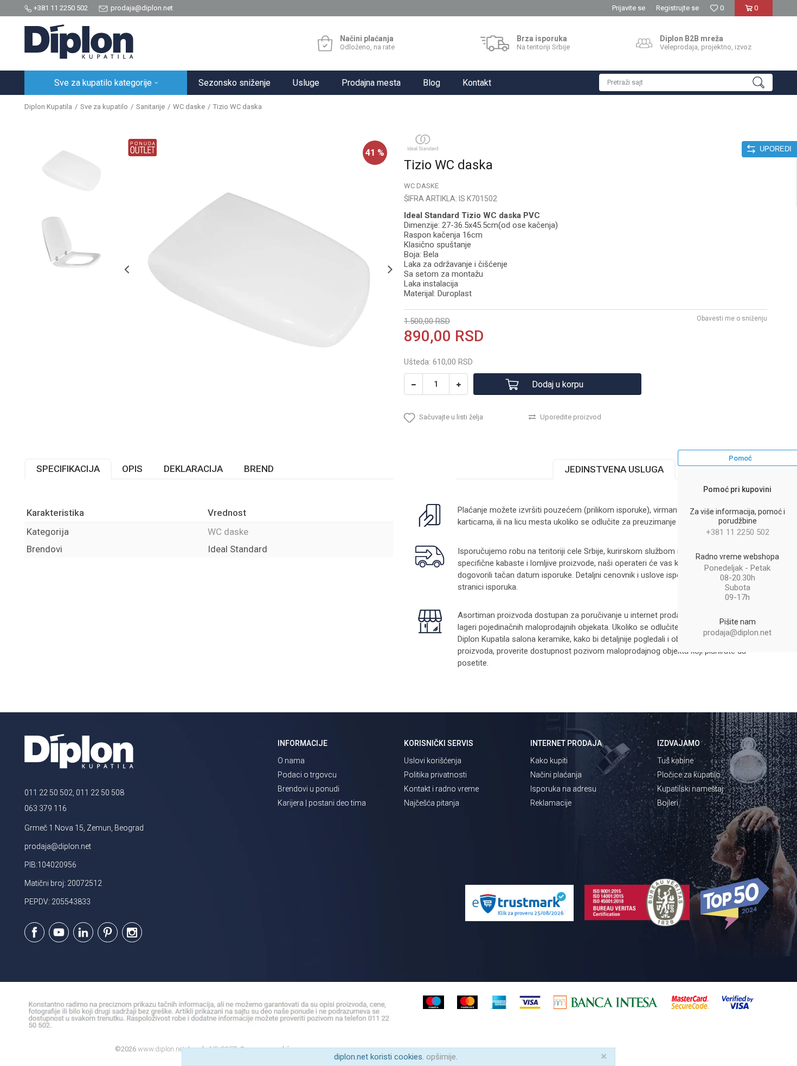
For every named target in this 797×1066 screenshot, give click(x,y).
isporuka (501, 587)
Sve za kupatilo (104, 107)
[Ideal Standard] (423, 142)
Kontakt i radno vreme (441, 788)
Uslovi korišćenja (432, 760)
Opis (132, 468)
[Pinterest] (108, 932)
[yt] (59, 932)
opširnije (441, 1057)
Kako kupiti (549, 760)
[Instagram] (132, 932)
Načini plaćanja (556, 774)
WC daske (189, 107)
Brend (259, 468)
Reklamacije (550, 803)
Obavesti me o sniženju (732, 318)
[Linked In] (83, 932)
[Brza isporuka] (494, 43)
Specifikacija (68, 468)
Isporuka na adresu (563, 788)
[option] (71, 171)
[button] (686, 82)
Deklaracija (193, 468)
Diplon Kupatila (48, 107)
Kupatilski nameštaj (690, 788)
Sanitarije (150, 107)
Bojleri (667, 803)
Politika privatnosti (435, 774)
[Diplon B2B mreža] (644, 43)
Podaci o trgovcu (307, 774)
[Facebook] (34, 932)
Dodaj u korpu (557, 384)
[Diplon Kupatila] (78, 41)
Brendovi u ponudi (308, 788)
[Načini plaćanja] (325, 43)
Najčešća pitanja (431, 803)
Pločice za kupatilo (689, 774)
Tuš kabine (675, 760)
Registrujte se (677, 8)
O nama (291, 760)
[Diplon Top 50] (736, 904)
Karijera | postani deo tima (322, 803)
